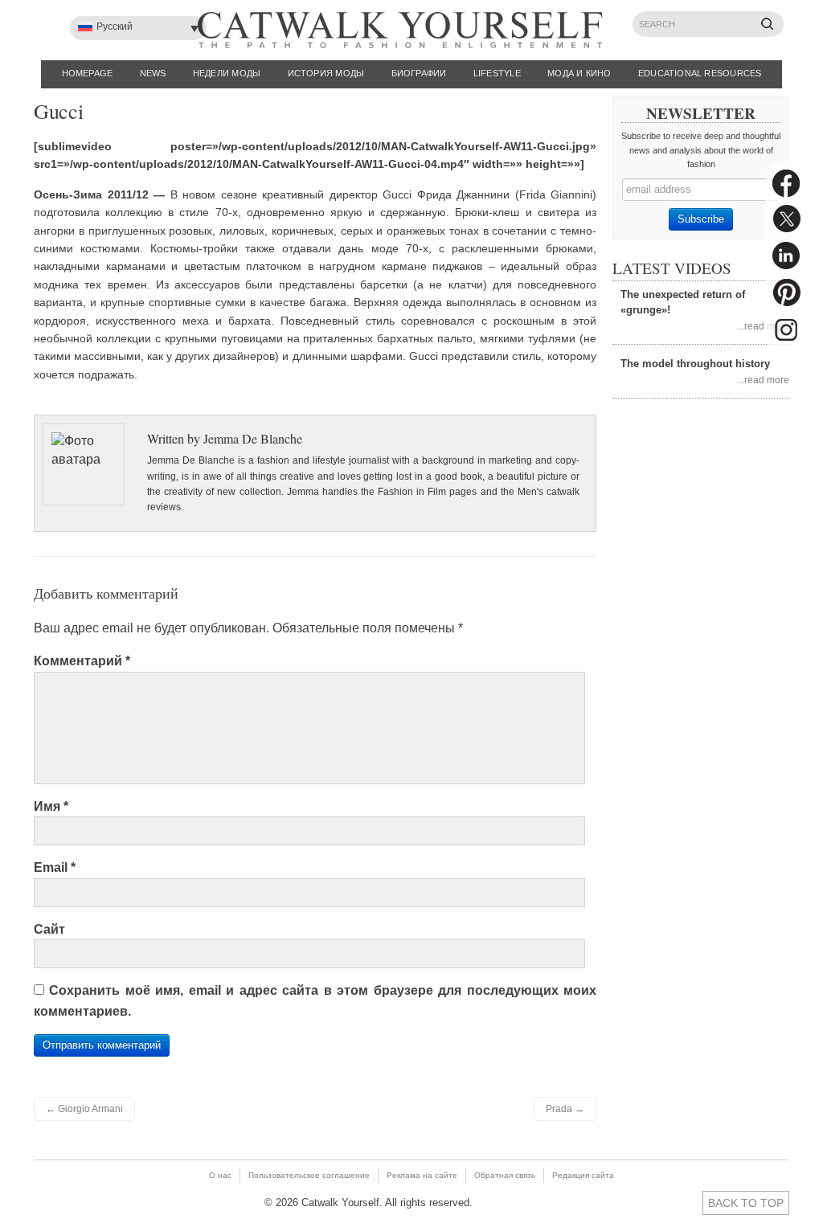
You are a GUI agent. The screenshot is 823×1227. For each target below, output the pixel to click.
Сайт (49, 929)
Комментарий (82, 661)
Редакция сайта (583, 1175)
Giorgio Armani (84, 1109)
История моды (326, 73)
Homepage (87, 73)
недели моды (226, 73)
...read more (763, 326)
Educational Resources (700, 73)
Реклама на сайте (422, 1175)
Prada (565, 1109)
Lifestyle (497, 73)
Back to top (746, 1202)
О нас (220, 1175)
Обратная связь (504, 1175)
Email (55, 867)
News (153, 73)
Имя (51, 806)
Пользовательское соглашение (309, 1175)
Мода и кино (579, 73)
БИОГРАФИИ (419, 73)
